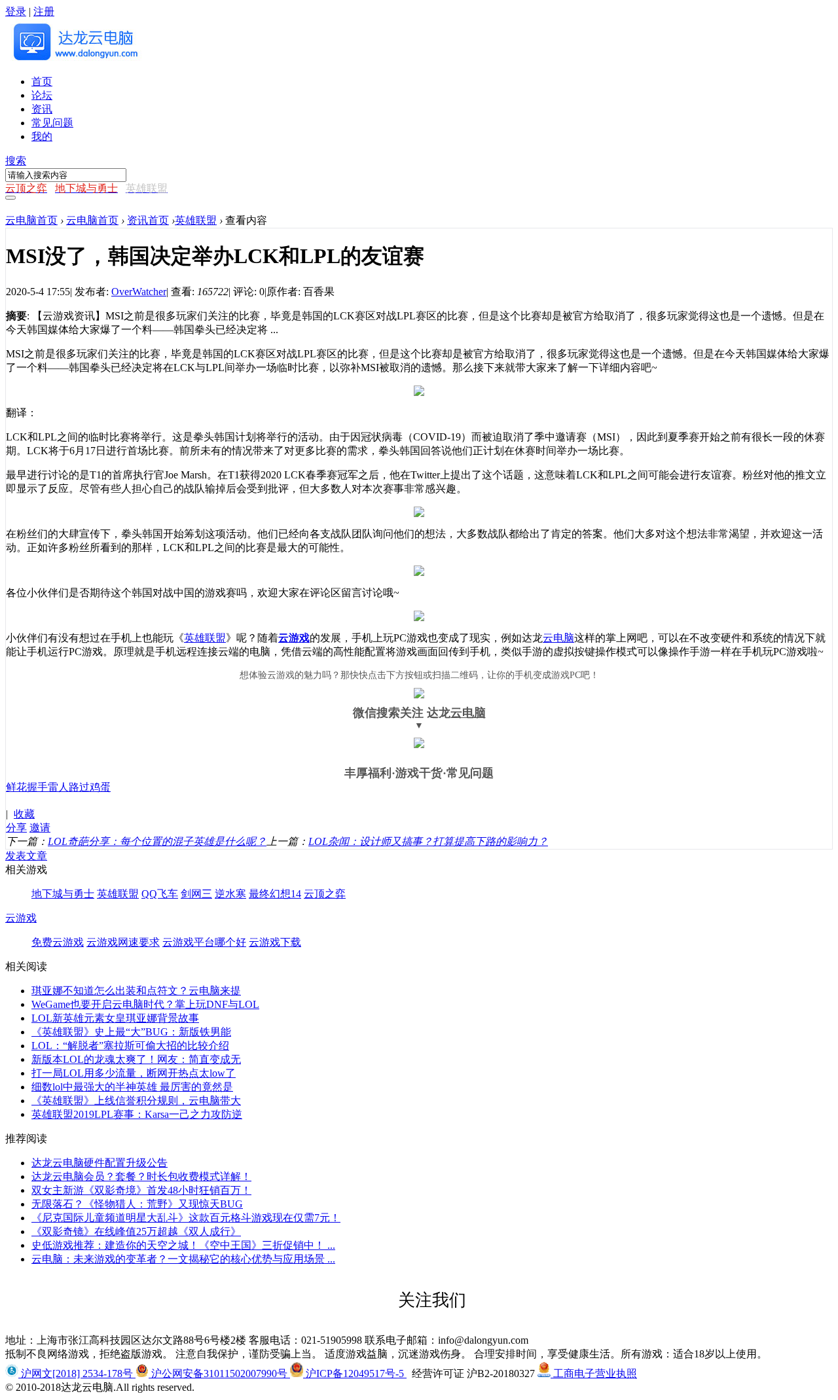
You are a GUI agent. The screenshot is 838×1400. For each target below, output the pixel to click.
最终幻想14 (275, 893)
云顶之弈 (325, 893)
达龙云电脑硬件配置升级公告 (99, 1162)
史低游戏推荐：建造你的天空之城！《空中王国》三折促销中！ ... (183, 1245)
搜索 (15, 160)
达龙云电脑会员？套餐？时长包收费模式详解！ (141, 1176)
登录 (15, 11)
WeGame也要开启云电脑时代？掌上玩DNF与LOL (145, 1004)
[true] (10, 198)
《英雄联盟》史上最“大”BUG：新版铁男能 (131, 1031)
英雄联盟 (196, 220)
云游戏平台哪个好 (204, 942)
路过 (79, 787)
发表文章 (26, 855)
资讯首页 (148, 220)
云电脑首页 (31, 220)
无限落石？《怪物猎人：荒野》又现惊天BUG (137, 1204)
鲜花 (16, 787)
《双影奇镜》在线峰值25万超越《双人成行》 (136, 1231)
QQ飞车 (159, 893)
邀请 (39, 827)
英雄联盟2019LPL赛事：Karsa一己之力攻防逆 (136, 1114)
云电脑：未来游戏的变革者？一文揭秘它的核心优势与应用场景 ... (183, 1259)
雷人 (58, 787)
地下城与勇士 (62, 893)
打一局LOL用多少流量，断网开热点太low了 (133, 1073)
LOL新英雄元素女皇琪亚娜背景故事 (115, 1018)
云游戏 (294, 637)
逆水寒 (230, 893)
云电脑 (558, 637)
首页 (41, 81)
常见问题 (52, 122)
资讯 (41, 109)
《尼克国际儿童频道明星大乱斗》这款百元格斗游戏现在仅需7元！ (185, 1217)
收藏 (24, 813)
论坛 (41, 95)
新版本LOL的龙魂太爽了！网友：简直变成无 (136, 1059)
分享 (16, 827)
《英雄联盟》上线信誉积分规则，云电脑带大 (136, 1100)
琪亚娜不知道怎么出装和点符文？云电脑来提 (136, 990)
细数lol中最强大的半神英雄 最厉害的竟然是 (132, 1086)
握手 (37, 787)
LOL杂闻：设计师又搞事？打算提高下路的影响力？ (428, 841)
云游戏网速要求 (123, 942)
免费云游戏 (57, 942)
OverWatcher (138, 291)
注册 (43, 11)
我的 (41, 136)
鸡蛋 (100, 787)
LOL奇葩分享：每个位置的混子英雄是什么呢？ (157, 841)
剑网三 (196, 893)
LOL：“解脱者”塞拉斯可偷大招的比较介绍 (130, 1045)
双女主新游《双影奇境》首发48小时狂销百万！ (141, 1190)
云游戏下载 (275, 942)
